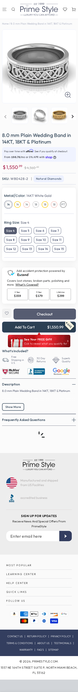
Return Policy (36, 636)
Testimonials (62, 643)
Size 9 (25, 240)
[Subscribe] (65, 536)
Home (5, 23)
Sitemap (53, 650)
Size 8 (10, 240)
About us (43, 643)
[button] (13, 9)
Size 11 (57, 240)
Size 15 (59, 249)
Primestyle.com (45, 661)
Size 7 (55, 231)
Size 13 (27, 249)
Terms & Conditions (19, 643)
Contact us (15, 636)
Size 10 (41, 240)
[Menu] (4, 9)
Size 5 (25, 231)
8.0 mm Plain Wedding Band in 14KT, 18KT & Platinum (41, 23)
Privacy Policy (61, 636)
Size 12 (11, 249)
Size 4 (10, 231)
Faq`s (40, 650)
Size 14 (43, 249)
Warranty (26, 650)
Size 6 (40, 231)
